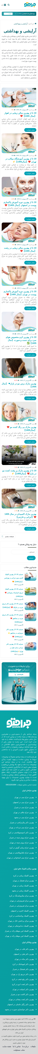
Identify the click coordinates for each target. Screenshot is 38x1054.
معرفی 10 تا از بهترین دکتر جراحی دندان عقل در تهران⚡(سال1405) (14, 647)
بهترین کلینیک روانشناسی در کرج (21, 916)
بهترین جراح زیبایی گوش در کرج (22, 848)
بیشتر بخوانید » (30, 130)
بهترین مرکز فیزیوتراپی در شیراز (22, 906)
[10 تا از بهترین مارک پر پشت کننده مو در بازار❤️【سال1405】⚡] (19, 455)
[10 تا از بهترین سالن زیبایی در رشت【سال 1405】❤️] (19, 232)
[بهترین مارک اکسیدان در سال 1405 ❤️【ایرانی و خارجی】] (19, 498)
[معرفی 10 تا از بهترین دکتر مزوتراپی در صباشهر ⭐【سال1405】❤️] (30, 632)
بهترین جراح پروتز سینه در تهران (22, 843)
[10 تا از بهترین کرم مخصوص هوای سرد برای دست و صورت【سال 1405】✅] (19, 322)
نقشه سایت (6, 1046)
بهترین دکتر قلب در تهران (24, 949)
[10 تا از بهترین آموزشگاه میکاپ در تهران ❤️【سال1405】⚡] (19, 143)
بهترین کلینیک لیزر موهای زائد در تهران (19, 936)
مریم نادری (32, 110)
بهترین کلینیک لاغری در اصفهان (22, 911)
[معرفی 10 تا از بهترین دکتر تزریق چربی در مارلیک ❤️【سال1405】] (30, 606)
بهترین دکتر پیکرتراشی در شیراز (22, 823)
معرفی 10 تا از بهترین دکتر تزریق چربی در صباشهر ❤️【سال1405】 (12, 618)
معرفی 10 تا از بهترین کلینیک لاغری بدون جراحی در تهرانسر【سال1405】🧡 (13, 577)
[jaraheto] (30, 4)
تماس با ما (17, 1046)
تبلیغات (33, 1046)
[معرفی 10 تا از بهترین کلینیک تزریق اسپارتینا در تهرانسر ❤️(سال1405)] (30, 591)
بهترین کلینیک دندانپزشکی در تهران (21, 926)
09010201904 (11, 785)
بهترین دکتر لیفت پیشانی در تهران (21, 999)
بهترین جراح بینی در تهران (24, 797)
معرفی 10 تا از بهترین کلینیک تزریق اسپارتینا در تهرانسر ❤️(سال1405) (14, 592)
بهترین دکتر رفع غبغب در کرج (23, 979)
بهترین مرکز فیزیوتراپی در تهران (22, 901)
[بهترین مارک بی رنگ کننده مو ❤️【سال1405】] (19, 412)
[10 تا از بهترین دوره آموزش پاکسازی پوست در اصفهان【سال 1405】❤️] (19, 187)
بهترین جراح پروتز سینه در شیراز (21, 838)
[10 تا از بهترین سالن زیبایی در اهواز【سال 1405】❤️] (19, 97)
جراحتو (32, 24)
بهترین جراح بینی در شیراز (24, 807)
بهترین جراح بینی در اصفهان (23, 802)
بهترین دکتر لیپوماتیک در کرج (23, 964)
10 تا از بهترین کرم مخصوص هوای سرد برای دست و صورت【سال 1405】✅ (21, 340)
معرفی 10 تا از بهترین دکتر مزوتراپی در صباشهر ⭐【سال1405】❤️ (14, 633)
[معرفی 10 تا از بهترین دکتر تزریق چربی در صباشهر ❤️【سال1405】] (30, 617)
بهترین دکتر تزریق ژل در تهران (22, 974)
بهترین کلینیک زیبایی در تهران (23, 886)
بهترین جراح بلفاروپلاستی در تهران (21, 853)
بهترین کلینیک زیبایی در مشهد (23, 891)
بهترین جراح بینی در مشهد (24, 817)
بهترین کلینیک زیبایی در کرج (23, 876)
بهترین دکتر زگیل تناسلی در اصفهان (20, 1004)
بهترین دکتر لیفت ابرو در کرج (23, 984)
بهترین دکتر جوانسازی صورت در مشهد (19, 1009)
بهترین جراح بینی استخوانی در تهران (20, 858)
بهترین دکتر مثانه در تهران (24, 959)
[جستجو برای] (8, 5)
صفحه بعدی (9, 536)
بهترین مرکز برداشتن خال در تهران (21, 921)
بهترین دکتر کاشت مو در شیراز (22, 994)
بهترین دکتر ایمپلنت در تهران (23, 989)
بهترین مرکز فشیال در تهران (23, 881)
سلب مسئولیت (19, 1050)
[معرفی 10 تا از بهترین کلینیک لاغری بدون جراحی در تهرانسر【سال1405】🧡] (30, 577)
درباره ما (25, 1046)
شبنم (33, 380)
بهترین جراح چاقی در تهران (23, 812)
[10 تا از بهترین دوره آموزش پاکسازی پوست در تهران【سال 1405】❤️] (19, 276)
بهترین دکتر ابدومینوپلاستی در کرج (21, 833)
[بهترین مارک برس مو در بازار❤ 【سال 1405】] (19, 368)
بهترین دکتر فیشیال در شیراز (23, 969)
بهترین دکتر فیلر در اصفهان (24, 954)
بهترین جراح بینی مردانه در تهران (21, 828)
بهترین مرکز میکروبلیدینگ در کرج (21, 896)
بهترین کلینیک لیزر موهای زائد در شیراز (19, 931)
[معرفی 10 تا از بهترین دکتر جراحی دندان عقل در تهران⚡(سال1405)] (30, 646)
